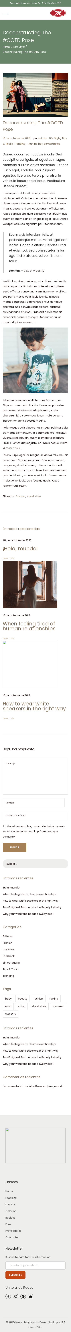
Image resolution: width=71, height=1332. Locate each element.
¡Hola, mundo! (20, 548)
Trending (19, 144)
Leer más (8, 558)
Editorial (8, 936)
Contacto (11, 1237)
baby (8, 998)
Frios (8, 1224)
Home (6, 47)
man (8, 1006)
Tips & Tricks (11, 969)
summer (57, 1006)
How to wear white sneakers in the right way (34, 706)
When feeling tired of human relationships (29, 626)
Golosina (10, 1211)
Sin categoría (11, 962)
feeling (53, 998)
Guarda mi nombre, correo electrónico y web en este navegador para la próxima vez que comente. (34, 831)
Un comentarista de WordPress (22, 1086)
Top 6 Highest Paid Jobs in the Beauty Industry (32, 907)
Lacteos (10, 1204)
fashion (20, 496)
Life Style (19, 47)
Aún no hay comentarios (44, 144)
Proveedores (13, 1231)
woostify (10, 1014)
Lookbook (9, 956)
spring (21, 1006)
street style (34, 496)
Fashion (7, 943)
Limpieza (11, 1198)
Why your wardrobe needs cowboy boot (28, 914)
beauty (22, 998)
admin (42, 138)
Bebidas (10, 1217)
